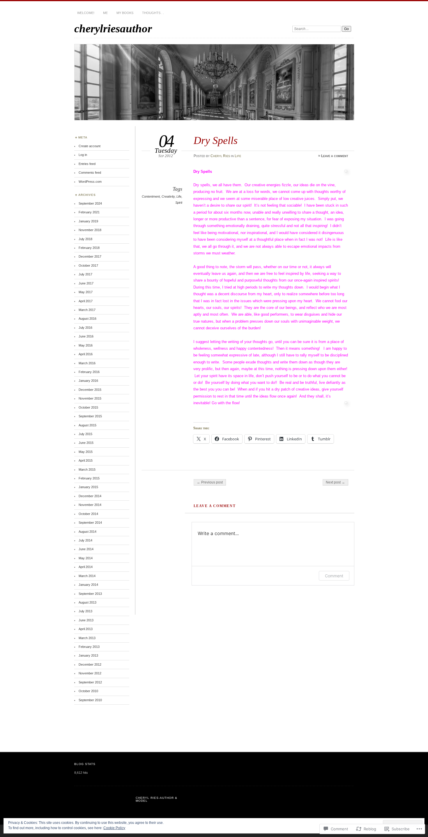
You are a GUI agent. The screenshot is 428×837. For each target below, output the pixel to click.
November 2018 (90, 230)
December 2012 (90, 664)
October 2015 (88, 407)
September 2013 (90, 593)
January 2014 (88, 584)
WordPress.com (90, 181)
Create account (89, 146)
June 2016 (86, 336)
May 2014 (86, 558)
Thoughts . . (153, 13)
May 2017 (86, 292)
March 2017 (87, 310)
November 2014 (90, 505)
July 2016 (85, 327)
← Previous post (210, 482)
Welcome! (85, 13)
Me (105, 13)
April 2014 (86, 567)
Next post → (335, 482)
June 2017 (86, 283)
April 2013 (86, 629)
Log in (83, 155)
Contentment (151, 196)
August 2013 (87, 602)
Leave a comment (334, 156)
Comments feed (90, 172)
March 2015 (87, 469)
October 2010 (88, 691)
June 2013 (86, 620)
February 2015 (89, 478)
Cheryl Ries (220, 156)
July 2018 (85, 239)
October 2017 (88, 265)
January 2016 (88, 380)
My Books (124, 13)
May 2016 (86, 345)
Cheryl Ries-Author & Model (156, 799)
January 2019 (88, 221)
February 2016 (89, 372)
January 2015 (88, 487)
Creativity (168, 196)
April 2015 (86, 460)
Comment (334, 575)
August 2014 (87, 531)
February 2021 (89, 212)
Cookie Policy (114, 828)
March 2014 (87, 576)
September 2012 (90, 682)
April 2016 (86, 354)
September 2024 (90, 203)
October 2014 (88, 514)
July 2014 (85, 540)
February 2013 (89, 646)
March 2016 (87, 363)
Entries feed (87, 164)
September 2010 (90, 700)
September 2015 (90, 416)
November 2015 (90, 398)
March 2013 (87, 638)
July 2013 (85, 611)
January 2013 (88, 655)
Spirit (178, 202)
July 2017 (85, 274)
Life (238, 156)
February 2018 (89, 247)
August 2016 (87, 318)
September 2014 (90, 522)
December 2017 (90, 256)
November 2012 (90, 673)
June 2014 (86, 549)
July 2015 (85, 434)
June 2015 (86, 442)
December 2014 (90, 496)
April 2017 (86, 301)
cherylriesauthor (113, 28)
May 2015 (86, 451)
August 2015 (87, 425)
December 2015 (90, 389)
